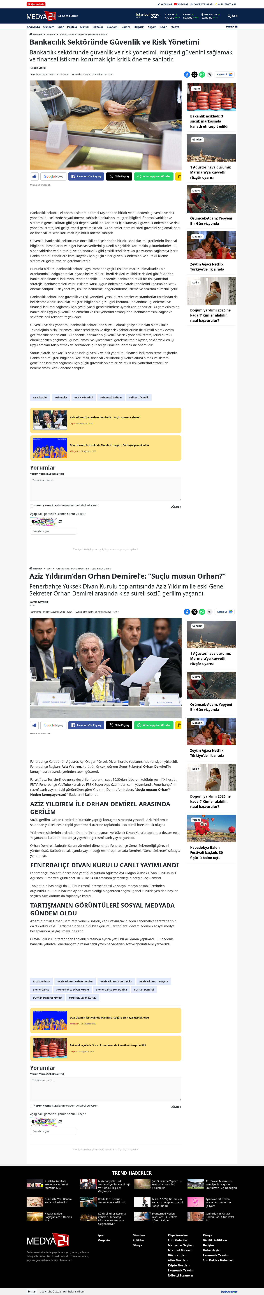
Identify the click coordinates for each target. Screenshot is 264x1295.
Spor (61, 27)
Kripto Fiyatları (179, 1265)
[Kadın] (211, 291)
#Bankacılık (40, 397)
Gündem (48, 27)
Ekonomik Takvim (181, 1270)
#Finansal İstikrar (111, 397)
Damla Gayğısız (38, 602)
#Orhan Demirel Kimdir (47, 997)
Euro (188, 14)
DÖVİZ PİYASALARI (203, 4)
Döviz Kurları (177, 1255)
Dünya (84, 27)
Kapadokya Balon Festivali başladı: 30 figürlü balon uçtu (206, 852)
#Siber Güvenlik (139, 397)
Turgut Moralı (37, 68)
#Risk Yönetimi (83, 397)
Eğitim (126, 27)
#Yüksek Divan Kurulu (82, 997)
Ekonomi (112, 27)
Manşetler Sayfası (180, 1245)
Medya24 (37, 34)
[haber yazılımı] (229, 1291)
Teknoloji (97, 27)
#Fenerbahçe (41, 989)
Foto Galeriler (177, 1240)
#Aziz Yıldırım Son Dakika (116, 981)
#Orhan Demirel (144, 989)
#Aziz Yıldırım (41, 981)
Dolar (170, 14)
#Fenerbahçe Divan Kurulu (72, 989)
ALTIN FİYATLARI (227, 4)
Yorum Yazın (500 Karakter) (47, 473)
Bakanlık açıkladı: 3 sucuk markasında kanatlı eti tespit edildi (209, 121)
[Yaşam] (211, 97)
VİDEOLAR (182, 4)
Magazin (138, 27)
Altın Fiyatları (178, 1260)
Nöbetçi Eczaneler (180, 1275)
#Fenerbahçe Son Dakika (111, 989)
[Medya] (211, 199)
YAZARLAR (166, 4)
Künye (207, 1235)
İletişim (208, 1245)
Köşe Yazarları (178, 1235)
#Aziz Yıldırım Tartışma (153, 981)
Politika (72, 27)
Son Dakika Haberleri (218, 1260)
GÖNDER (175, 506)
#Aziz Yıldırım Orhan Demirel (75, 981)
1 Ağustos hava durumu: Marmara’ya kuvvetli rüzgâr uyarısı (210, 172)
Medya (175, 27)
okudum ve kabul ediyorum (66, 505)
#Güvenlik (61, 397)
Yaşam (152, 27)
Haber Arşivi (211, 1250)
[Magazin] (211, 245)
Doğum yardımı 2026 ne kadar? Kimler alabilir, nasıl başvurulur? (210, 315)
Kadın (163, 27)
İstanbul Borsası (179, 1250)
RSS (32, 1291)
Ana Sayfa (33, 27)
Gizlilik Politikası (215, 1240)
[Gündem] (211, 148)
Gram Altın (210, 14)
